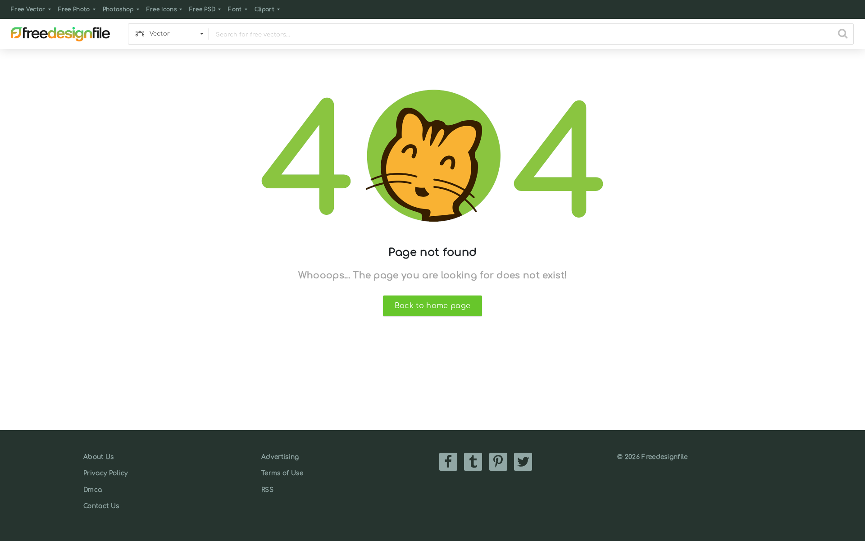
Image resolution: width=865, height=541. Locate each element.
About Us (98, 457)
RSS (267, 489)
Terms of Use (282, 473)
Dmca (92, 489)
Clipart (264, 9)
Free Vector (28, 9)
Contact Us (101, 506)
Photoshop (118, 9)
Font (234, 9)
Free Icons (161, 9)
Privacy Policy (105, 473)
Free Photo (74, 9)
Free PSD (202, 9)
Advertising (280, 457)
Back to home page (432, 306)
